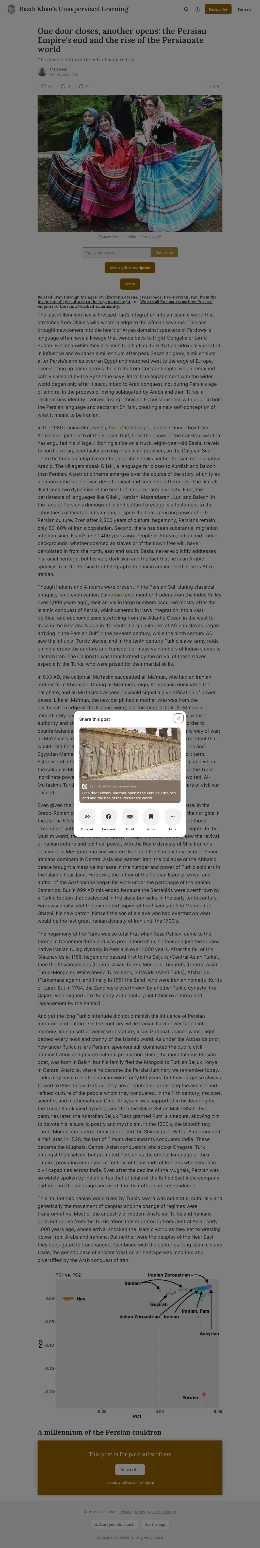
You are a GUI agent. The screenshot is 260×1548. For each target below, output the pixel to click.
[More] (173, 816)
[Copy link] (87, 816)
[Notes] (151, 816)
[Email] (130, 816)
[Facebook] (109, 816)
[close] (179, 718)
